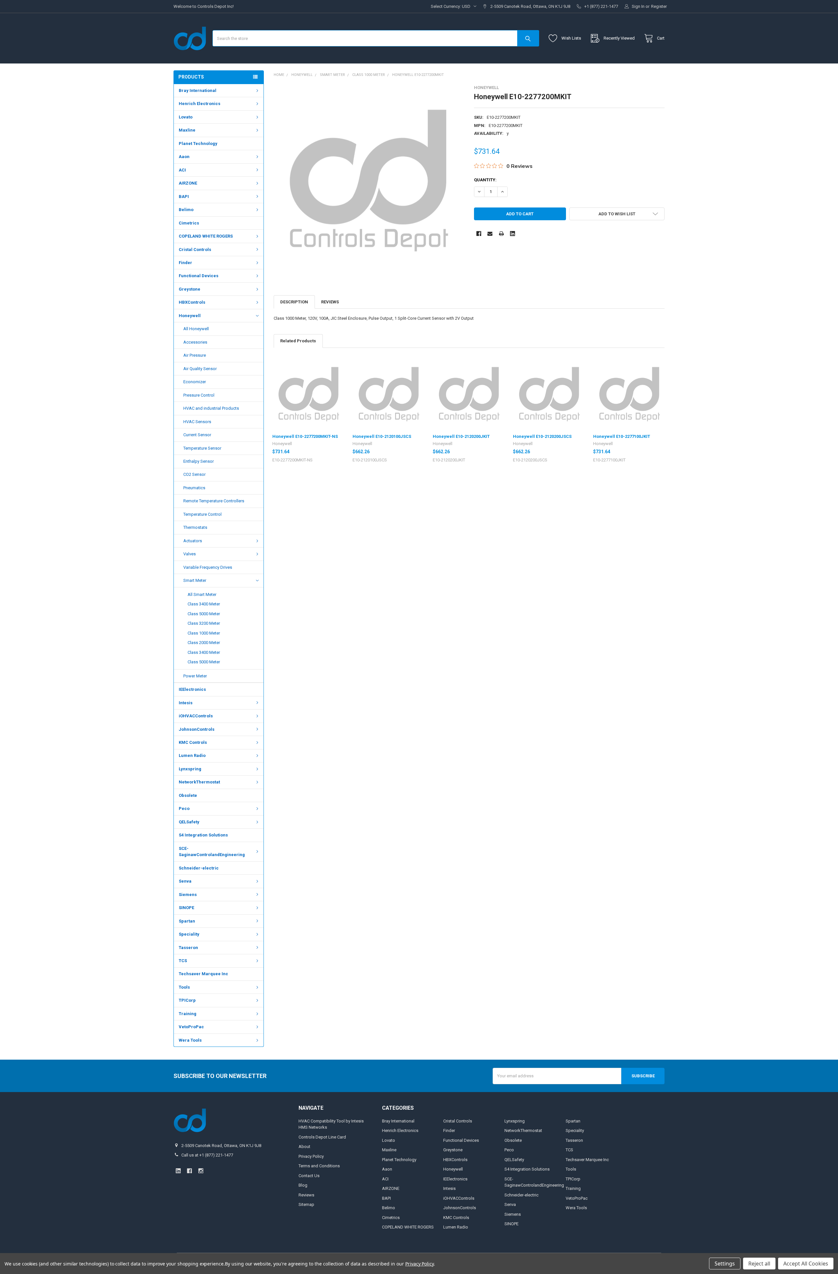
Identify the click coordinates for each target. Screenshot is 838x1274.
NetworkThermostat (199, 782)
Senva (185, 881)
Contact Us (309, 1175)
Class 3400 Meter (204, 603)
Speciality (189, 934)
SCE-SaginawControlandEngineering (212, 851)
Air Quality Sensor (200, 368)
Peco (184, 808)
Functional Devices (198, 275)
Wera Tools (190, 1040)
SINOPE (186, 907)
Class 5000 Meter (204, 613)
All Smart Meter (202, 594)
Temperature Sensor (202, 448)
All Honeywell (196, 328)
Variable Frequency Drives (207, 567)
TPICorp (187, 1000)
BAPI (184, 196)
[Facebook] (478, 233)
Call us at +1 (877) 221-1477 (207, 1155)
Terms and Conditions (319, 1165)
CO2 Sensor (194, 474)
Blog (303, 1185)
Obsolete (188, 795)
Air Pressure (194, 355)
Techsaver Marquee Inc (203, 973)
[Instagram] (201, 1170)
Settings (725, 1263)
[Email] (490, 233)
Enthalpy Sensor (198, 461)
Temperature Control (202, 514)
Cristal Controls (195, 249)
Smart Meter (194, 580)
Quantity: (485, 179)
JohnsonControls (196, 729)
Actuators (192, 540)
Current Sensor (197, 434)
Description (294, 301)
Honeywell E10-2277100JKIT (621, 436)
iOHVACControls (196, 715)
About (304, 1146)
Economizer (194, 381)
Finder (185, 262)
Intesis (185, 702)
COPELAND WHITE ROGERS (206, 236)
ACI (182, 170)
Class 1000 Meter (204, 633)
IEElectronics (192, 689)
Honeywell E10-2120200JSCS (542, 436)
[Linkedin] (512, 233)
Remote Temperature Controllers (213, 500)
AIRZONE (188, 183)
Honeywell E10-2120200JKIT (461, 436)
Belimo (186, 209)
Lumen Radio (192, 755)
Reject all (759, 1263)
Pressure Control (198, 395)
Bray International (197, 90)
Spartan (187, 921)
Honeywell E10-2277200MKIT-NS (305, 436)
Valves (189, 553)
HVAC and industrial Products (211, 408)
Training (187, 1013)
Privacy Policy (311, 1156)
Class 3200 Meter (204, 623)
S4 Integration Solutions (203, 835)
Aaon (184, 156)
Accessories (195, 342)
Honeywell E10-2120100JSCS (382, 436)
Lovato (185, 117)
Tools (184, 987)
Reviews (330, 301)
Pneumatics (194, 487)
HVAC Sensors (197, 421)
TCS (183, 960)
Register (659, 6)
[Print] (501, 233)
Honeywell (190, 315)
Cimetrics (189, 223)
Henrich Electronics (199, 103)
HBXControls (192, 302)
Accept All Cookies (805, 1263)
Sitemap (306, 1204)
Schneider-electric (199, 868)
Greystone (189, 289)
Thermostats (195, 527)
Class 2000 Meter (204, 642)
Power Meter (195, 675)
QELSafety (189, 821)
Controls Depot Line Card (322, 1137)
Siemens (188, 894)
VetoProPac (191, 1026)
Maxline (187, 130)
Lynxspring (190, 768)
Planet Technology (198, 143)
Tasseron (188, 947)
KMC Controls (193, 742)
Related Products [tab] (298, 340)
